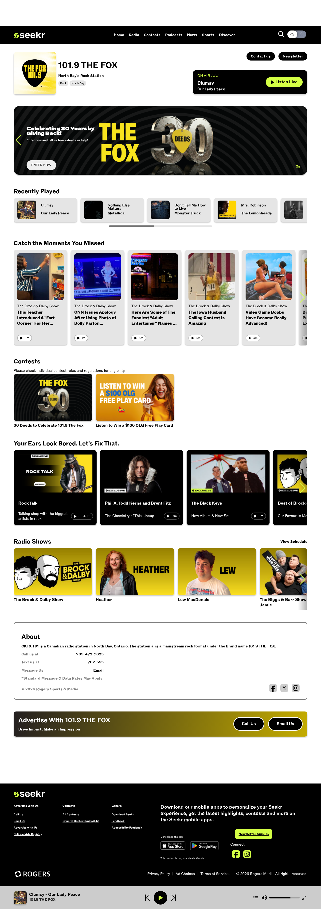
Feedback (118, 821)
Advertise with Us (25, 827)
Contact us (261, 56)
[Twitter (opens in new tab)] (284, 688)
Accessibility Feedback (127, 827)
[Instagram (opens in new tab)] (296, 688)
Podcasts (173, 35)
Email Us (285, 723)
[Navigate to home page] (29, 35)
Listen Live (286, 82)
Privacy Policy (158, 873)
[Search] (281, 34)
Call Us (249, 723)
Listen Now (39, 165)
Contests (152, 35)
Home (119, 35)
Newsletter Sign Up (254, 834)
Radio (134, 35)
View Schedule (293, 541)
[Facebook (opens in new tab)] (273, 688)
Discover (227, 35)
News (192, 35)
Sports (208, 35)
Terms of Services (215, 873)
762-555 (96, 662)
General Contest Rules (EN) (81, 821)
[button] (217, 579)
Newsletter (293, 56)
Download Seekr (123, 814)
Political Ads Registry (28, 834)
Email (98, 670)
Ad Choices (185, 873)
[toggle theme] (296, 34)
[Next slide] (302, 140)
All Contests (71, 814)
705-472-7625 (90, 654)
